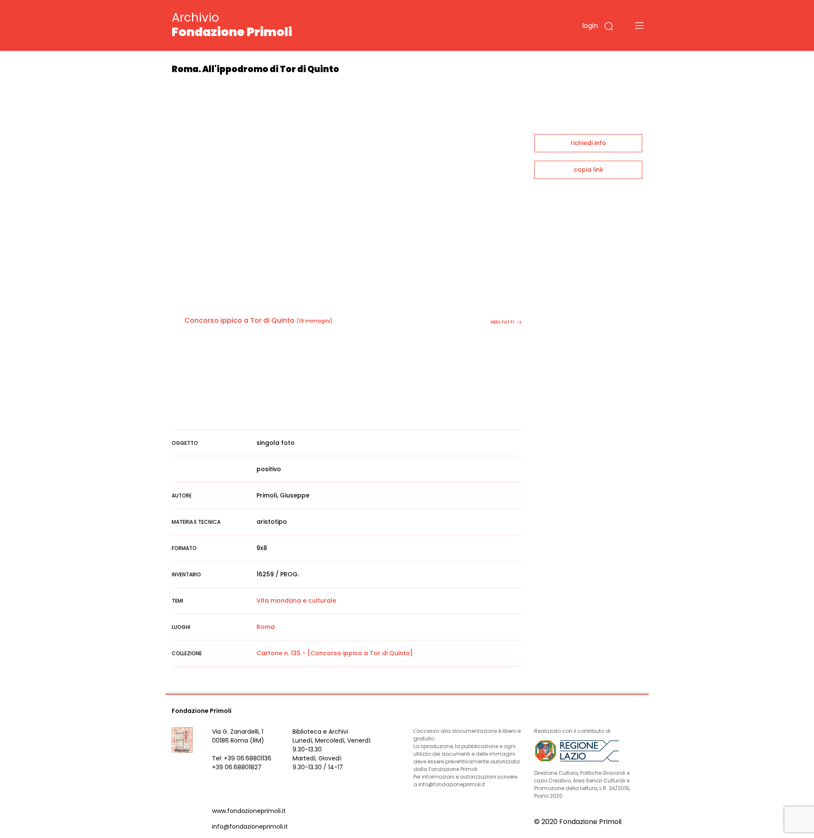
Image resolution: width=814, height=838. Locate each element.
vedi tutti (502, 322)
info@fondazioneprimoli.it (250, 826)
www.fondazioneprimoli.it (249, 811)
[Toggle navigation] (639, 25)
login (590, 26)
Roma (265, 627)
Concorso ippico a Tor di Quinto (239, 320)
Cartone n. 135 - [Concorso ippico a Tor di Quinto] (334, 653)
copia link (588, 169)
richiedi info (588, 143)
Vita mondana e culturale (296, 600)
